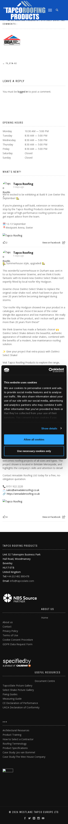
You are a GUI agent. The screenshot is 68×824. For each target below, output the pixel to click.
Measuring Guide (12, 698)
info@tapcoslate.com (22, 581)
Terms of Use (10, 635)
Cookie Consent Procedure (18, 639)
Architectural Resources (16, 730)
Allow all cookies (34, 439)
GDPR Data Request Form (17, 644)
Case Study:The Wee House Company (24, 756)
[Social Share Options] (63, 242)
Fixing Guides (10, 694)
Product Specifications (15, 748)
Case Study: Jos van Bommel (19, 752)
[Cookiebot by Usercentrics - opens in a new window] (49, 370)
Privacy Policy (10, 631)
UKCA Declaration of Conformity (21, 707)
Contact (7, 626)
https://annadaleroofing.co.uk (23, 493)
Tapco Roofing (23, 184)
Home (44, 617)
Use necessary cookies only (34, 450)
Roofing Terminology (15, 743)
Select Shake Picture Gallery (18, 690)
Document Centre (45, 681)
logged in (23, 91)
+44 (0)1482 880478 (18, 576)
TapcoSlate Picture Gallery (17, 685)
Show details (49, 428)
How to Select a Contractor (18, 739)
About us (8, 622)
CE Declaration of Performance (20, 703)
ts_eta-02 (10, 63)
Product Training (12, 734)
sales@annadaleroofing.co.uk (22, 490)
